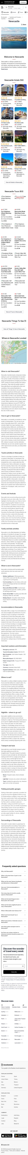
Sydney (16, 1107)
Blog (15, 1121)
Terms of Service (20, 979)
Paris (15, 1098)
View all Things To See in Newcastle (14, 329)
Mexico (16, 1082)
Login (2, 1118)
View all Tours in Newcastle (14, 312)
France (3, 1076)
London (16, 1095)
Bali (2, 1107)
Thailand (16, 1084)
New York (3, 1101)
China (2, 1084)
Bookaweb (4, 17)
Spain (15, 1076)
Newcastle (11, 6)
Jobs (2, 1123)
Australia (3, 18)
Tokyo (15, 1101)
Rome (2, 1104)
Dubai (2, 1098)
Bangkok (3, 1095)
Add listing (16, 1115)
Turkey (16, 1079)
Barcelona (16, 1104)
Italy (2, 1082)
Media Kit (16, 1123)
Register (16, 1118)
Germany (3, 1087)
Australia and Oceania (15, 17)
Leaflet (11, 363)
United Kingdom (18, 1087)
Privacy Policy (10, 979)
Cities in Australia (5, 1007)
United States (4, 1079)
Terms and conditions (14, 1150)
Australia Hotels (16, 1007)
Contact (3, 1121)
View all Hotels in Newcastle (14, 182)
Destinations (4, 1115)
